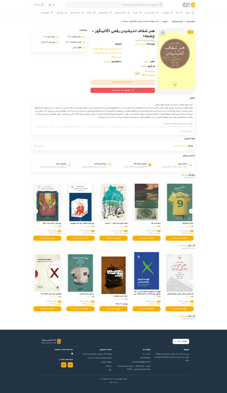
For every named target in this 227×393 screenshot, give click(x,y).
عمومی (107, 61)
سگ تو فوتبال (188, 223)
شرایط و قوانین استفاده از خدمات (100, 358)
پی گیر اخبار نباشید (86, 293)
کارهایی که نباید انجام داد (51, 293)
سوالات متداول (106, 362)
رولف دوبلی (140, 44)
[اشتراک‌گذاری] (163, 33)
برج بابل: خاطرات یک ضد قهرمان (82, 223)
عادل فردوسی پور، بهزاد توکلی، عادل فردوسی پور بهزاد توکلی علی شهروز (107, 52)
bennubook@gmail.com (141, 362)
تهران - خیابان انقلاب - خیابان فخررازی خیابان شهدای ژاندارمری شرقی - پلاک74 (134, 368)
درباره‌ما (109, 366)
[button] (123, 82)
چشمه (146, 61)
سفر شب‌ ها (156, 223)
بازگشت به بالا (182, 341)
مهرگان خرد (54, 296)
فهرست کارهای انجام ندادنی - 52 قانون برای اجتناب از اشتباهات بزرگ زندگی (147, 294)
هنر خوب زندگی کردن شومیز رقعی (180, 293)
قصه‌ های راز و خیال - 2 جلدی (116, 223)
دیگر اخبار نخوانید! (120, 296)
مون (155, 296)
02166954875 (145, 358)
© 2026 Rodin (113, 382)
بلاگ (110, 370)
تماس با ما (146, 354)
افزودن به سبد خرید (179, 238)
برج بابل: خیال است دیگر (52, 223)
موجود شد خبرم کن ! (121, 90)
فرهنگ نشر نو (119, 299)
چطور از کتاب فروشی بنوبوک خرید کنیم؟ (97, 354)
